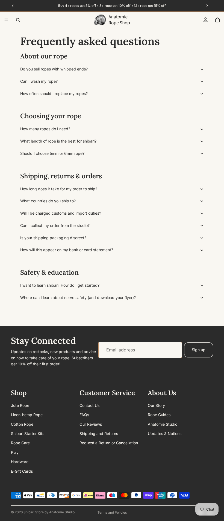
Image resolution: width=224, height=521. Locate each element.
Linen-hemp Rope (27, 414)
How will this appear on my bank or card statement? (66, 249)
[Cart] (217, 20)
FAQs (84, 414)
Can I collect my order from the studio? (55, 225)
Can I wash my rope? (39, 81)
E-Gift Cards (22, 471)
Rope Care (20, 442)
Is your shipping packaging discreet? (53, 237)
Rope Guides (159, 414)
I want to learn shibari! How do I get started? (59, 285)
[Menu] (6, 20)
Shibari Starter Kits (27, 433)
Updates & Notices (164, 433)
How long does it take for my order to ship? (58, 189)
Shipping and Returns (98, 433)
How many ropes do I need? (45, 128)
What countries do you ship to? (48, 201)
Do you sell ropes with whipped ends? (54, 69)
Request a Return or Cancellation (108, 442)
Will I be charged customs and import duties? (60, 213)
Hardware (19, 461)
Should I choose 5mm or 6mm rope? (52, 153)
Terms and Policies (112, 512)
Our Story (156, 405)
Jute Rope (20, 405)
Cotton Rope (22, 424)
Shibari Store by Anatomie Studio (49, 512)
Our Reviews (90, 424)
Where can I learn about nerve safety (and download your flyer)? (78, 297)
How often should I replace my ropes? (54, 93)
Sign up (198, 349)
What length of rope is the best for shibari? (58, 141)
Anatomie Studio (162, 424)
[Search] (18, 20)
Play (15, 452)
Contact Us (89, 405)
